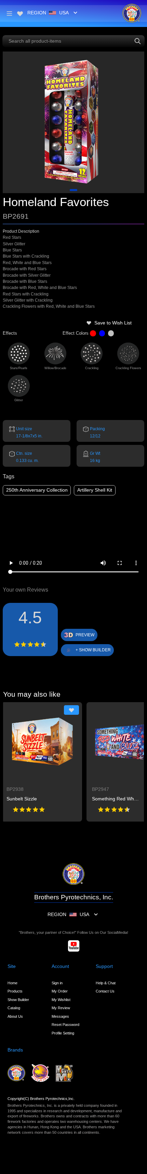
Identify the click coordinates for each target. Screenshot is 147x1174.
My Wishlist (61, 1000)
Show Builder (18, 1000)
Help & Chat (106, 983)
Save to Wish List (113, 322)
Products (15, 991)
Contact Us (105, 991)
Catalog (14, 1008)
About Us (15, 1016)
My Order (60, 991)
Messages (60, 1016)
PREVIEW (85, 635)
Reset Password (65, 1025)
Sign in (57, 983)
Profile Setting (63, 1033)
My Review (61, 1008)
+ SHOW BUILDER (93, 650)
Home (12, 983)
